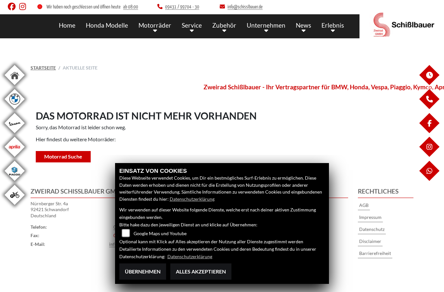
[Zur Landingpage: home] (14, 86)
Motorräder (154, 25)
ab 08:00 (130, 7)
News (303, 25)
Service (192, 25)
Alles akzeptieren (201, 271)
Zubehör (224, 25)
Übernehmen (143, 271)
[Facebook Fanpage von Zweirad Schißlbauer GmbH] (13, 8)
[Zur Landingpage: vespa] (14, 134)
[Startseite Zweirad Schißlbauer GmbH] (401, 24)
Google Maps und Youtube (160, 233)
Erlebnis (332, 25)
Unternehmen (266, 25)
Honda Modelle (107, 25)
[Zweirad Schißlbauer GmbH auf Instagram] (24, 8)
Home (67, 25)
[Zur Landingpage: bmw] (14, 110)
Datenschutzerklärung (192, 199)
